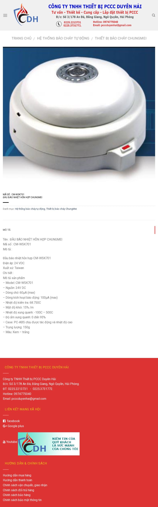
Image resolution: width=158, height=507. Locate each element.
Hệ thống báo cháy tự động (63, 38)
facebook (13, 421)
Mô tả (6, 229)
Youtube (11, 442)
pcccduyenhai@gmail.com (29, 399)
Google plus (15, 426)
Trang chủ (21, 38)
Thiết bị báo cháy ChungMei (120, 38)
